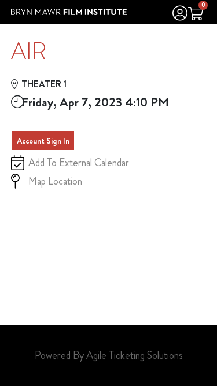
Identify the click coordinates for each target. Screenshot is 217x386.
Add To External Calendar (78, 162)
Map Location (55, 181)
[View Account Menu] (179, 14)
